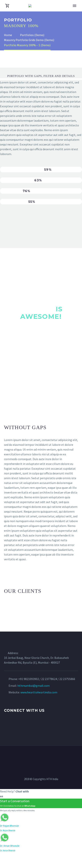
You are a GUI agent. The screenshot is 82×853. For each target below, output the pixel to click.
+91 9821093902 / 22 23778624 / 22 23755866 (46, 679)
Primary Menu (74, 6)
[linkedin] (13, 725)
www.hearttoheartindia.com (38, 692)
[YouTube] (45, 756)
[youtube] (27, 725)
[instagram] (20, 725)
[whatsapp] (34, 725)
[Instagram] (41, 756)
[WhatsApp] (50, 756)
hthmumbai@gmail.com (33, 685)
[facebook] (6, 725)
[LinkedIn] (36, 756)
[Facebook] (31, 756)
